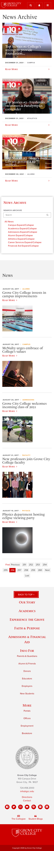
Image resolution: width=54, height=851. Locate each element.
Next (47, 570)
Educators (27, 678)
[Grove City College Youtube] (27, 807)
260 (40, 570)
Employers (27, 686)
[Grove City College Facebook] (7, 807)
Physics (26, 511)
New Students (27, 693)
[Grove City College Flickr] (40, 807)
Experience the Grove (27, 619)
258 (26, 570)
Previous (15, 564)
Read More (8, 300)
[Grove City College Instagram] (20, 807)
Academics (27, 611)
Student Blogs (36, 818)
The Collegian (19, 818)
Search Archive (12, 210)
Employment (27, 725)
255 (5, 570)
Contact (27, 800)
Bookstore (27, 733)
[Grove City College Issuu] (33, 807)
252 (31, 564)
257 (19, 570)
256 (12, 570)
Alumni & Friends (27, 663)
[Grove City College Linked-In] (47, 807)
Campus (26, 344)
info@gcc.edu (27, 791)
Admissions (28, 400)
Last (27, 575)
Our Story (27, 602)
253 (38, 564)
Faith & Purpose (27, 628)
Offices (27, 718)
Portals (27, 710)
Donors (27, 671)
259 (33, 570)
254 (45, 564)
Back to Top (25, 594)
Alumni (26, 289)
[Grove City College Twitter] (14, 807)
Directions (27, 797)
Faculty (26, 455)
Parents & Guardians (27, 656)
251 (24, 564)
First (7, 564)
